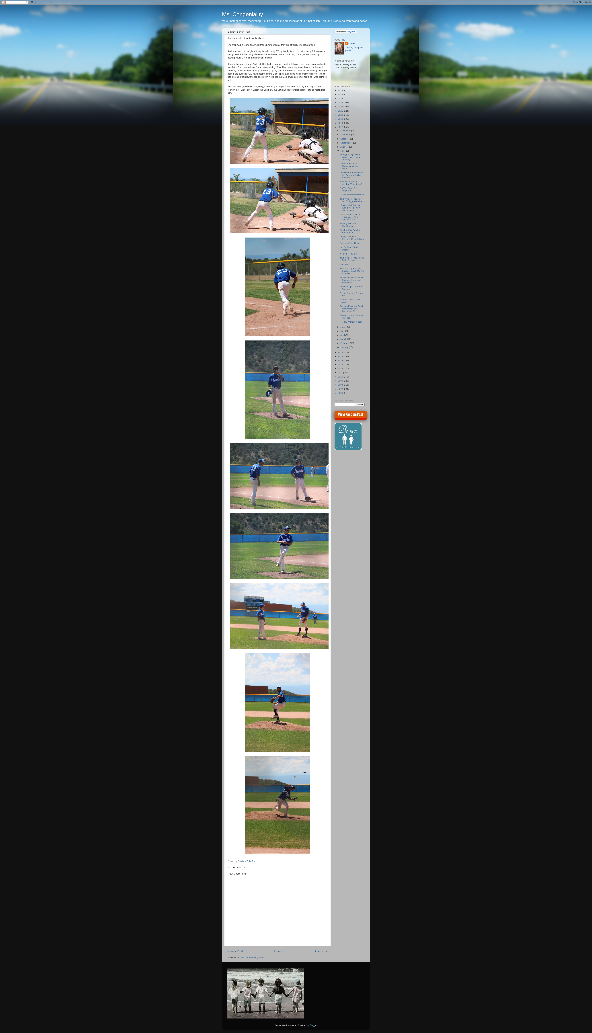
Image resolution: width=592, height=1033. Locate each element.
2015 (340, 356)
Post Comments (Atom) (252, 957)
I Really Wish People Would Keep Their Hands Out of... (350, 207)
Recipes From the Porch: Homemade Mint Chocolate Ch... (352, 308)
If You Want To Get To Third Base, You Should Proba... (350, 217)
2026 (340, 90)
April (342, 335)
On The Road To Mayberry (348, 189)
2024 (340, 99)
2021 (340, 111)
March (343, 339)
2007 (340, 389)
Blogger (313, 1025)
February (345, 343)
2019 (340, 119)
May (342, 331)
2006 (340, 393)
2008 (340, 385)
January (344, 347)
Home (278, 951)
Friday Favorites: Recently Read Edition (352, 238)
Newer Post (235, 951)
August (344, 147)
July (342, 151)
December (345, 130)
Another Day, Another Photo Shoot (350, 231)
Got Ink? (344, 264)
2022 (340, 107)
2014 (340, 360)
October (344, 139)
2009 (340, 381)
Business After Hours (350, 243)
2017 (340, 127)
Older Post (321, 951)
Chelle (351, 43)
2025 (340, 94)
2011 (340, 372)
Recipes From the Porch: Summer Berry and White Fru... (352, 280)
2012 (340, 368)
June (343, 327)
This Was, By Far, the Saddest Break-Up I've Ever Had (352, 271)
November (345, 135)
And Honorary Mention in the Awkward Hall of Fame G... (352, 175)
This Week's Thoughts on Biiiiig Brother (352, 259)
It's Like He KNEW (349, 254)
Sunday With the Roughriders (348, 224)
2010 (340, 377)
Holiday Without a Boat (351, 322)
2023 (340, 103)
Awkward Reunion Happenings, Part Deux (349, 166)
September (346, 143)
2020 (340, 115)
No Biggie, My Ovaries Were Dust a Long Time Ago (351, 157)
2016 (340, 352)
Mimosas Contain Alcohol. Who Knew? (351, 182)
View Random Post (350, 414)
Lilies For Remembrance (352, 195)
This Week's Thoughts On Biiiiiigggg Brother (351, 200)
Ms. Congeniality (242, 14)
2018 (340, 123)
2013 (340, 364)
